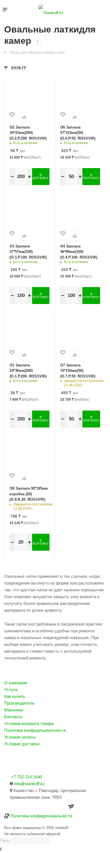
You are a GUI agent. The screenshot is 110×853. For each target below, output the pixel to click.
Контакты (13, 716)
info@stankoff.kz (29, 783)
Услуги (10, 689)
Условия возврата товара (28, 723)
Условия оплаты (20, 737)
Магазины (13, 709)
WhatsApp (40, 760)
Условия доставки (21, 743)
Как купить (14, 696)
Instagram (10, 760)
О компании (15, 682)
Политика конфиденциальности (35, 730)
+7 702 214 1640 (26, 776)
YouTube (25, 760)
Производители (19, 703)
